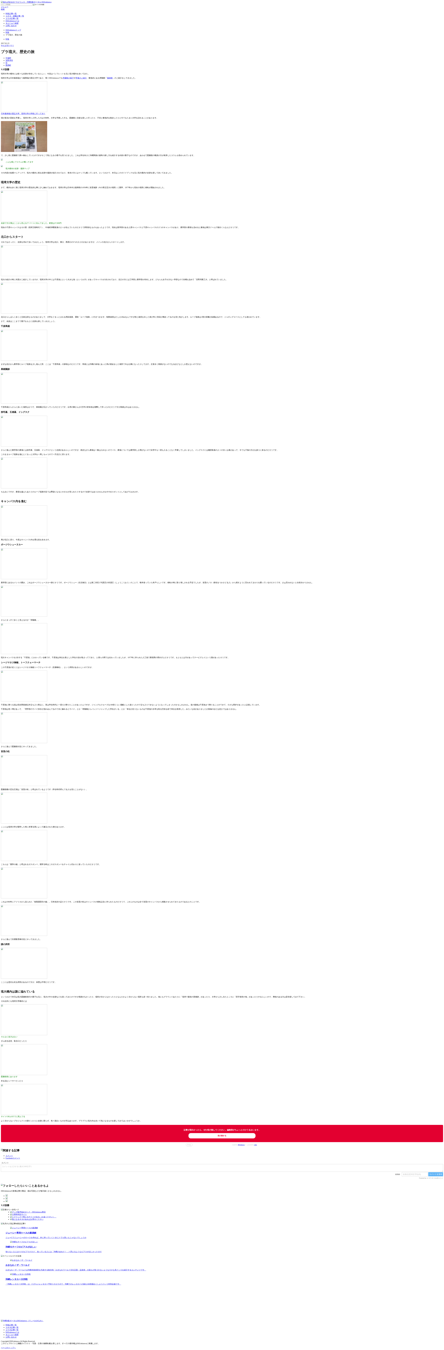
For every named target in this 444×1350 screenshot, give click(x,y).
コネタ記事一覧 (12, 1327)
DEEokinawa (241, 1144)
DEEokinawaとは (12, 21)
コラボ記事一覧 (12, 18)
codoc (255, 1144)
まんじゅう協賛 (12, 23)
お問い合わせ (11, 26)
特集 (7, 39)
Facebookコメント (13, 1158)
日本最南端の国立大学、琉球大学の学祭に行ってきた (23, 114)
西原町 (8, 65)
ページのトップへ (8, 1348)
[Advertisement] (70, 1303)
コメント (9, 1156)
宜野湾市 (9, 60)
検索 (3, 9)
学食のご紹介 (81, 78)
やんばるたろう (7, 45)
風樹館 (110, 78)
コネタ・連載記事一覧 (15, 16)
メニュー (4, 7)
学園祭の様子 (68, 78)
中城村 (8, 58)
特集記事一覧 (11, 14)
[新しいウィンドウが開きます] (7, 1196)
